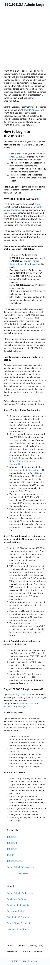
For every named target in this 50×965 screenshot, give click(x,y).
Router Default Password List (20, 867)
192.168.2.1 (12, 849)
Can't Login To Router (17, 899)
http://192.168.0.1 (17, 157)
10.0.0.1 (35, 110)
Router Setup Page (31, 470)
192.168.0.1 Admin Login (25, 4)
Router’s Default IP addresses (23, 264)
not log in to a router (22, 694)
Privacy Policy (36, 946)
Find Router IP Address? (18, 917)
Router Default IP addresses (20, 893)
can (11, 694)
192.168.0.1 (12, 837)
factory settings (17, 706)
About (10, 946)
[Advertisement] (25, 35)
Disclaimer (12, 951)
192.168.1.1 (26, 110)
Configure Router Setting (18, 905)
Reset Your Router (15, 911)
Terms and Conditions (32, 951)
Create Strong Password (18, 923)
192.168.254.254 (14, 861)
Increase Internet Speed (18, 929)
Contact (21, 946)
